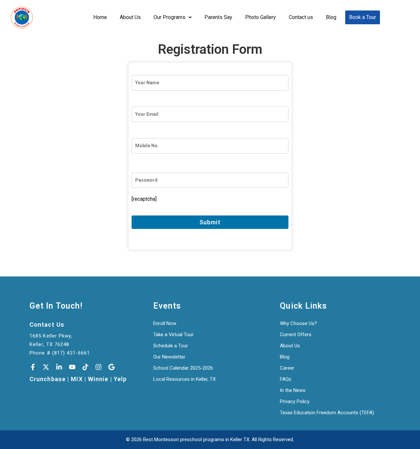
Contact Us (47, 324)
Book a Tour (362, 17)
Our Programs (169, 17)
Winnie (98, 379)
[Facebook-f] (32, 367)
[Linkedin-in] (59, 367)
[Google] (111, 367)
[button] (173, 17)
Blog (331, 17)
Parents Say (218, 17)
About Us (130, 17)
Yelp (120, 379)
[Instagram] (98, 367)
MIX (76, 379)
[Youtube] (72, 367)
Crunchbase (48, 379)
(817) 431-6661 (71, 353)
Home (100, 17)
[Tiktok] (85, 367)
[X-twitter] (45, 367)
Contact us (301, 17)
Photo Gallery (260, 17)
